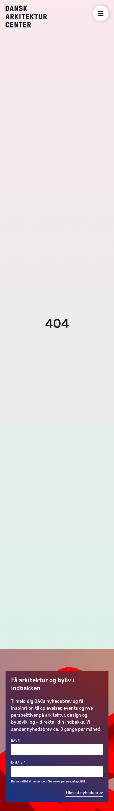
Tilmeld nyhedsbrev (84, 792)
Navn (15, 740)
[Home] (30, 16)
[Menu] (100, 13)
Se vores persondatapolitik (67, 781)
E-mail (28, 762)
